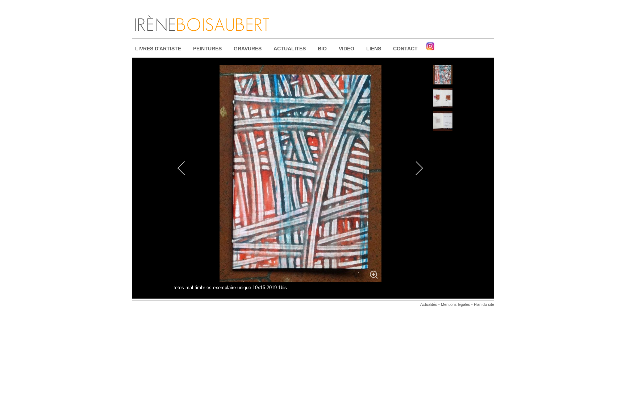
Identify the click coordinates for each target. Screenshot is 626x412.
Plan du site (484, 304)
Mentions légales (455, 304)
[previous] (186, 168)
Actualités (428, 304)
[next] (414, 168)
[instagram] (430, 46)
